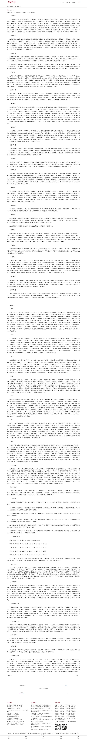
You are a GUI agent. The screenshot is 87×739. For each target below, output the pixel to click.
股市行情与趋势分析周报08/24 (14, 719)
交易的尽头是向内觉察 (12, 713)
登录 (66, 685)
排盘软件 (74, 2)
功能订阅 (68, 2)
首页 (8, 6)
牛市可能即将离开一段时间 (13, 708)
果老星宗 (12, 2)
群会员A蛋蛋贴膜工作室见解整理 (15, 724)
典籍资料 (12, 6)
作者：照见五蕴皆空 (11, 12)
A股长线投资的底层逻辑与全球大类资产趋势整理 (17, 710)
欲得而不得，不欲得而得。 (13, 715)
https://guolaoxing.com (43, 734)
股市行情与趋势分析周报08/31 (14, 706)
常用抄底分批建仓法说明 (13, 718)
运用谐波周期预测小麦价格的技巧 (15, 705)
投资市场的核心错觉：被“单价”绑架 (15, 723)
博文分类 (62, 2)
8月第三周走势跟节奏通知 (13, 716)
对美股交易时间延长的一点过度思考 (15, 721)
